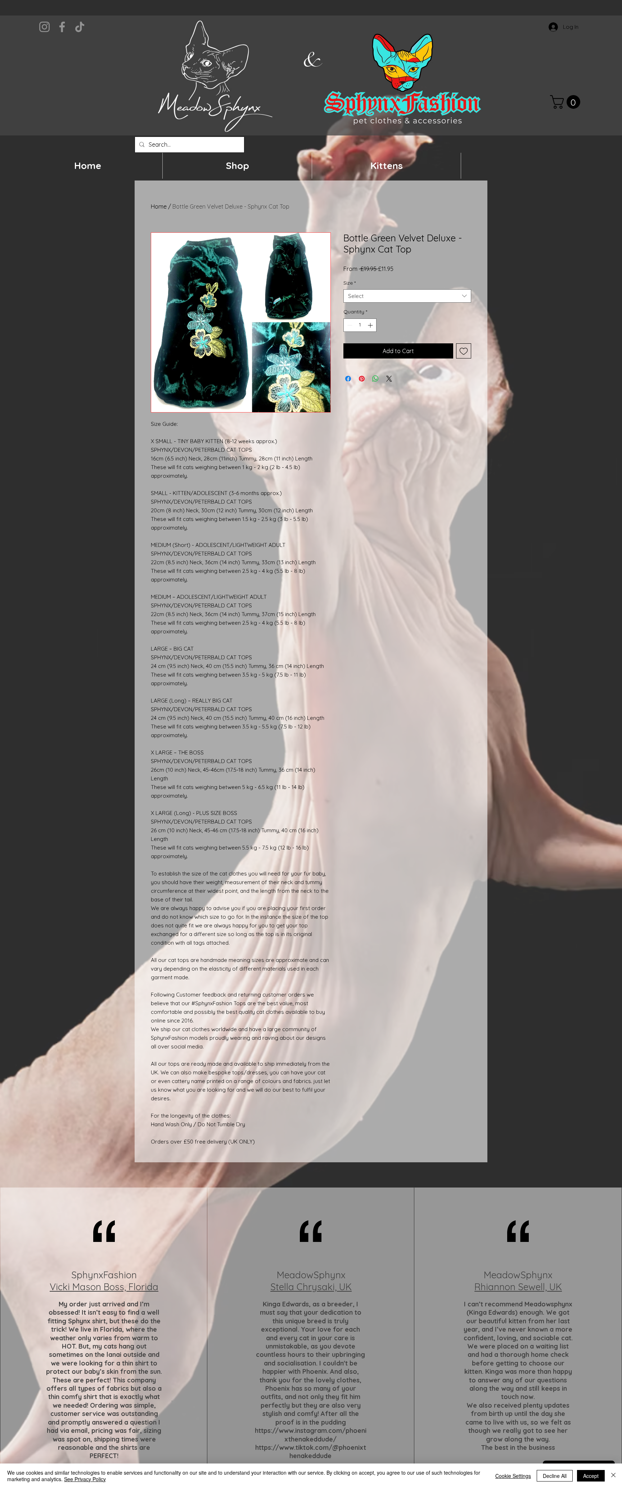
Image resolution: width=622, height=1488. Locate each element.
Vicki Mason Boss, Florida (104, 1287)
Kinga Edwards (286, 1304)
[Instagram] (44, 27)
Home (159, 206)
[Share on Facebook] (348, 378)
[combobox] (407, 296)
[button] (566, 102)
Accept (591, 1475)
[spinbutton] (359, 325)
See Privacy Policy (85, 1479)
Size (349, 283)
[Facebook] (62, 27)
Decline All (555, 1475)
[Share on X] (389, 378)
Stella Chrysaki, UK (311, 1287)
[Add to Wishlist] (463, 350)
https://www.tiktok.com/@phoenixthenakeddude (310, 1451)
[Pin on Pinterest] (361, 378)
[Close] (613, 1475)
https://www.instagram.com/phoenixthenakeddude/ (310, 1434)
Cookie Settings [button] (513, 1475)
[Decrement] (348, 325)
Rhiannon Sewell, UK (518, 1287)
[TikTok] (80, 27)
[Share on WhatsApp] (375, 378)
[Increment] (370, 325)
